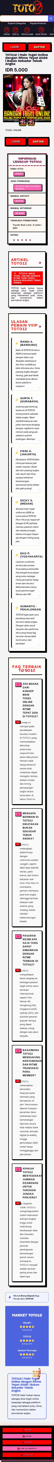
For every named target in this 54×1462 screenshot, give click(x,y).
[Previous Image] (5, 98)
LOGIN (14, 47)
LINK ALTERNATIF (28, 1449)
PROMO (28, 1430)
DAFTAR (39, 47)
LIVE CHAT (28, 1456)
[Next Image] (48, 98)
